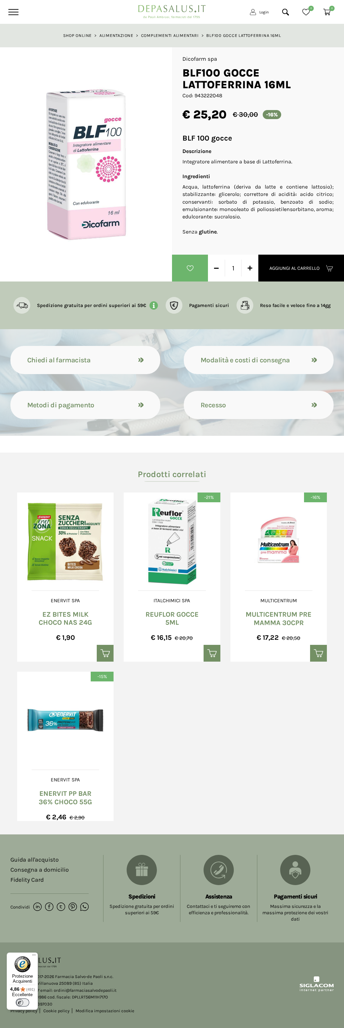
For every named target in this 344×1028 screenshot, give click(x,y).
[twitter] (61, 907)
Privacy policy (23, 1010)
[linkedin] (37, 907)
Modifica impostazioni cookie (105, 1010)
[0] (306, 12)
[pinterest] (73, 907)
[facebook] (49, 907)
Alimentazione (116, 35)
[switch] (22, 1002)
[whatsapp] (84, 907)
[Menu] (12, 12)
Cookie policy (56, 1010)
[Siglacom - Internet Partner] (317, 990)
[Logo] (172, 10)
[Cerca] (285, 12)
